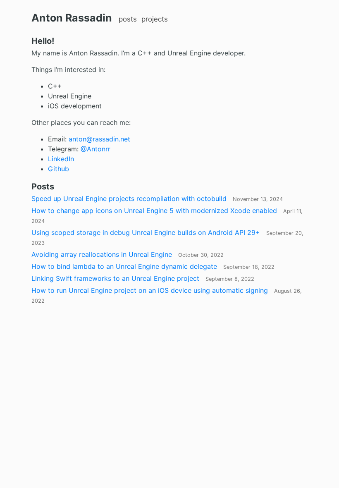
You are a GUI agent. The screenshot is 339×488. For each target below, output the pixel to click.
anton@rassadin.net (99, 139)
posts (128, 19)
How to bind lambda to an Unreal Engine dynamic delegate (153, 266)
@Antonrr (95, 149)
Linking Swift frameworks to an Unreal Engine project (142, 278)
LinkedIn (61, 159)
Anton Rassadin (71, 18)
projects (154, 19)
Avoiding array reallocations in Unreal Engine (127, 254)
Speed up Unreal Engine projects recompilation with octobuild (157, 198)
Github (58, 169)
